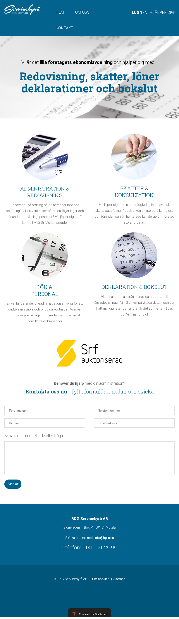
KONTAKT (64, 28)
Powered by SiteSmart (93, 614)
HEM (60, 12)
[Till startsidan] (22, 9)
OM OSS (82, 12)
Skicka (13, 484)
